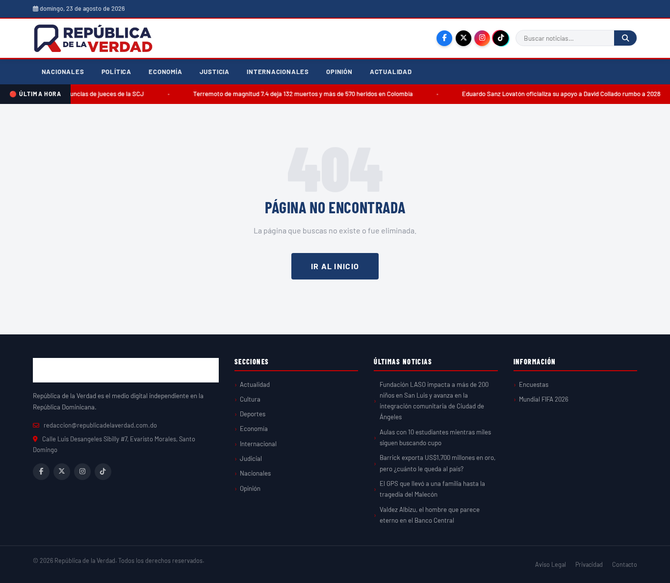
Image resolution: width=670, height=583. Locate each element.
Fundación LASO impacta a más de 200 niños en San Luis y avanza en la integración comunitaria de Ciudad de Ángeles (434, 400)
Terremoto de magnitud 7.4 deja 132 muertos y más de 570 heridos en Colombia (299, 94)
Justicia (215, 72)
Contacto (624, 564)
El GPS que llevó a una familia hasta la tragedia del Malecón (432, 489)
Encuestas (533, 384)
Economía (165, 72)
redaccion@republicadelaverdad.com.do (100, 425)
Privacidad (589, 564)
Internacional (258, 444)
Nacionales (63, 72)
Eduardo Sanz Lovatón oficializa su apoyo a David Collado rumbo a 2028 (557, 94)
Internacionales (278, 72)
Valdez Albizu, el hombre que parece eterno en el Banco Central (430, 515)
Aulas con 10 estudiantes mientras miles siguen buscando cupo (435, 437)
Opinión (339, 72)
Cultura (250, 399)
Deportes (252, 414)
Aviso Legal (550, 564)
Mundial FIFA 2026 (543, 399)
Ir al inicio (335, 266)
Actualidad (391, 72)
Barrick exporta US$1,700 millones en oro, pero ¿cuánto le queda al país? (437, 463)
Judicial (251, 458)
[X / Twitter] (463, 38)
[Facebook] (444, 38)
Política (116, 72)
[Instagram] (482, 38)
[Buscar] (625, 38)
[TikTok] (501, 38)
